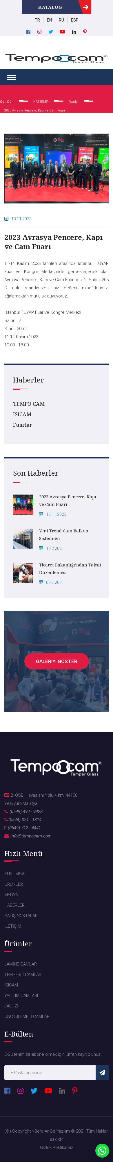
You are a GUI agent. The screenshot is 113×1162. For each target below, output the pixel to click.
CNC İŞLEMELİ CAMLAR (27, 1016)
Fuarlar (22, 424)
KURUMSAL (15, 873)
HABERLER (14, 905)
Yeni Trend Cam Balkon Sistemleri (63, 534)
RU (61, 20)
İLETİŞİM (12, 926)
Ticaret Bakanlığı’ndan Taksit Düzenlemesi (70, 568)
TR (37, 20)
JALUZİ (11, 1006)
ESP (75, 20)
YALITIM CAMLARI (21, 995)
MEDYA (11, 894)
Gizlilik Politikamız (56, 1147)
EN (49, 20)
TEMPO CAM (29, 403)
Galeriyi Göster (56, 661)
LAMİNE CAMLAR (20, 964)
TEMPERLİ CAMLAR (22, 974)
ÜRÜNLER (13, 884)
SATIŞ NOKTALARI (21, 915)
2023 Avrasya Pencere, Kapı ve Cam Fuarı (67, 500)
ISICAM (22, 414)
